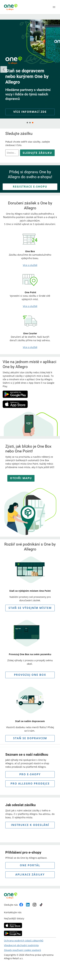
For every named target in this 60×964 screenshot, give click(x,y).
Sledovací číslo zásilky (11, 152)
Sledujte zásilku (37, 153)
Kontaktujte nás (13, 912)
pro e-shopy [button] (30, 774)
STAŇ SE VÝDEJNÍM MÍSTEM (30, 608)
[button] (30, 112)
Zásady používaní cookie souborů (22, 950)
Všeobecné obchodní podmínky (21, 945)
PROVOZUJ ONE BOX (30, 675)
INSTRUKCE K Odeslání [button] (30, 825)
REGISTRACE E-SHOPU (30, 186)
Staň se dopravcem (30, 738)
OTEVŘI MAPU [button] (21, 478)
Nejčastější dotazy (14, 918)
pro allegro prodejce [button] (30, 783)
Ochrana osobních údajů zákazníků (23, 940)
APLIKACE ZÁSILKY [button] (30, 874)
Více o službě (30, 265)
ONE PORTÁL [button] (30, 865)
